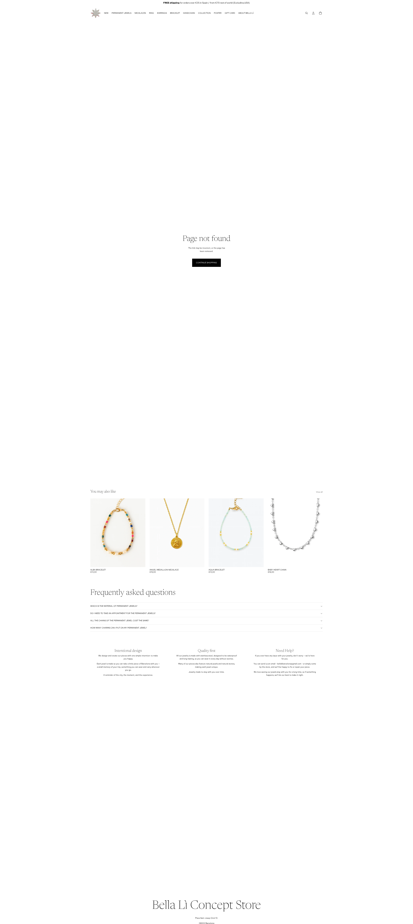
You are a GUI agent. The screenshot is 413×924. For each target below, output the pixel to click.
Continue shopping (206, 262)
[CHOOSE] (318, 562)
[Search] (306, 13)
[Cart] (320, 13)
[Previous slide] (272, 532)
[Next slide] (318, 532)
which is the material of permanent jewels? (113, 606)
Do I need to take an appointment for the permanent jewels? (123, 613)
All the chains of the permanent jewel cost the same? (119, 620)
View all (319, 492)
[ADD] (140, 562)
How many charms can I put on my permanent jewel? (118, 628)
